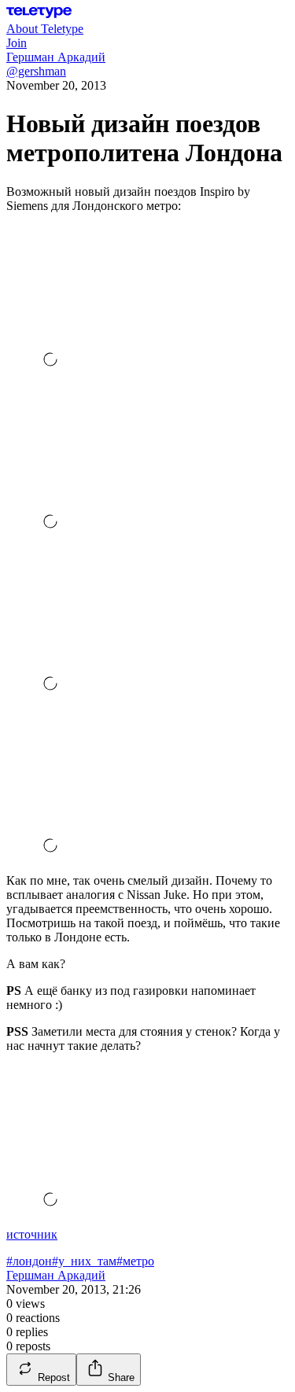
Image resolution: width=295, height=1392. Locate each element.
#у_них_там (84, 1261)
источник (31, 1234)
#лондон (29, 1261)
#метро (135, 1261)
